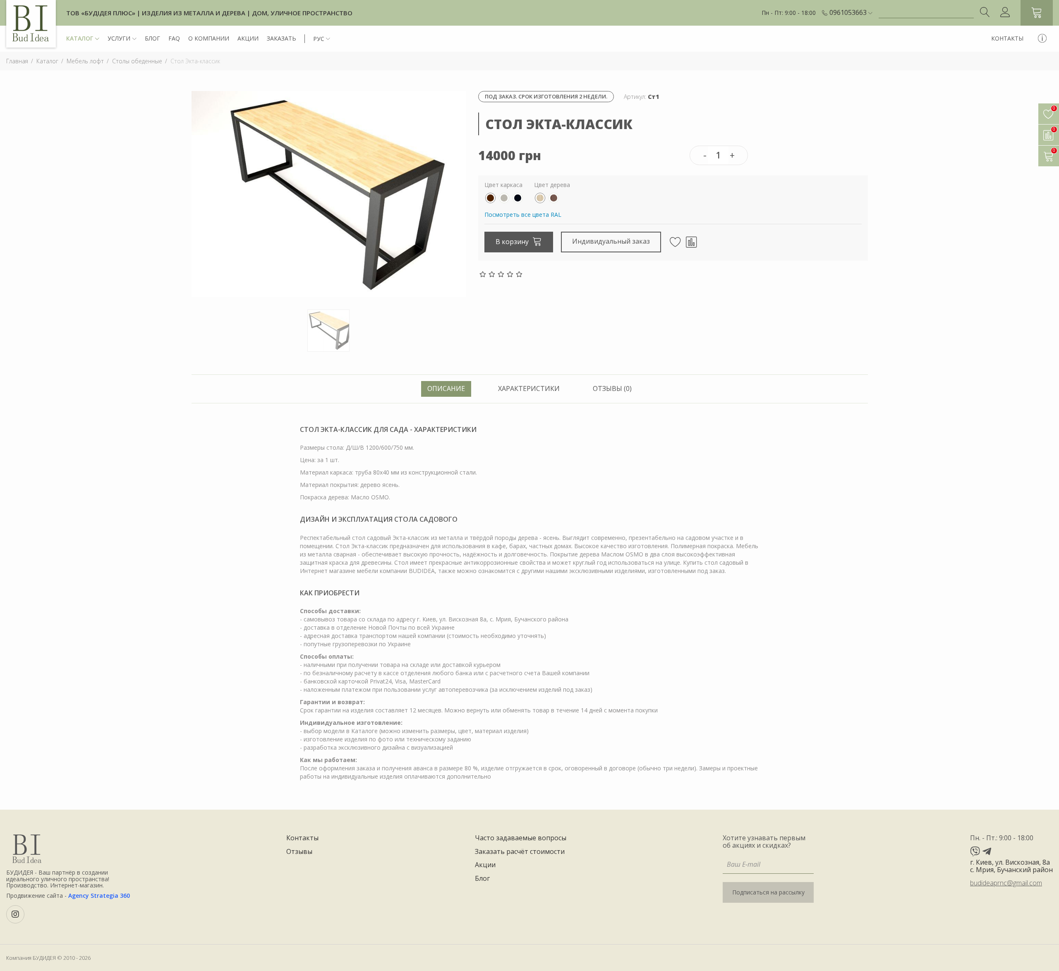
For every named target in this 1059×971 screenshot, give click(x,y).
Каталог (79, 38)
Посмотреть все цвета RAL (522, 214)
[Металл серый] (504, 198)
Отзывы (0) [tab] (612, 388)
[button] (850, 13)
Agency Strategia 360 (99, 895)
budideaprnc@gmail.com (1006, 882)
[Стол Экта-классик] (329, 193)
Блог (152, 38)
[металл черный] (517, 198)
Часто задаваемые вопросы (520, 838)
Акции (248, 38)
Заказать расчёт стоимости (520, 852)
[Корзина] (1037, 13)
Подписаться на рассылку (768, 892)
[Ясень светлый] (540, 198)
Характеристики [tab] (529, 388)
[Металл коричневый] (490, 198)
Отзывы (299, 852)
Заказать (281, 38)
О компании (208, 38)
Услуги (119, 38)
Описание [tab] (446, 388)
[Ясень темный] (553, 198)
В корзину (513, 241)
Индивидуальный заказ (611, 241)
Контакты (1007, 38)
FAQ (174, 38)
